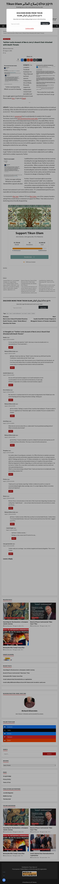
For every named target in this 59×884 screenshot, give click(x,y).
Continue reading (29, 28)
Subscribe (45, 24)
